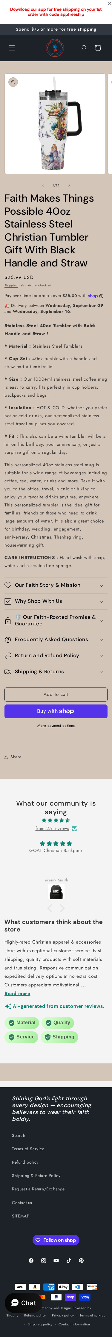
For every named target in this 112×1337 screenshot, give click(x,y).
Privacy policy (63, 1315)
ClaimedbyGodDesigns (53, 1307)
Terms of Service (28, 1149)
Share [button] (16, 757)
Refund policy (25, 1162)
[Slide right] (69, 185)
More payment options (56, 725)
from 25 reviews (52, 828)
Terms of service (92, 1315)
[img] (56, 820)
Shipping (11, 285)
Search (18, 1135)
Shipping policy (40, 1324)
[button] (12, 47)
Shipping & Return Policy (36, 1175)
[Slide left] (43, 185)
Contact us (22, 1203)
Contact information (74, 1324)
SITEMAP (20, 1216)
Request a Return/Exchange (38, 1189)
